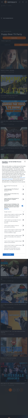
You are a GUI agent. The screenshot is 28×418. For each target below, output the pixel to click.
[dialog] (14, 209)
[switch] (23, 189)
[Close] (25, 162)
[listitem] (14, 186)
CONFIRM (8, 254)
